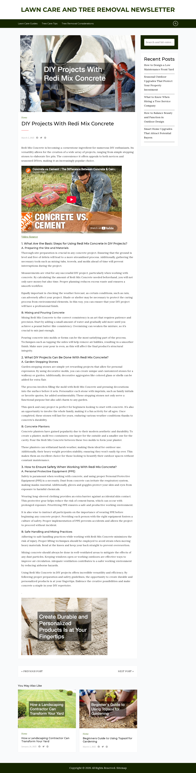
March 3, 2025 (89, 746)
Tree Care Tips (49, 23)
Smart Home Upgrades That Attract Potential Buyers (158, 133)
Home (24, 117)
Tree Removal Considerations (78, 23)
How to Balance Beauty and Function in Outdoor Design (158, 117)
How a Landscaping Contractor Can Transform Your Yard (45, 740)
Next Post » (126, 671)
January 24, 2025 (28, 746)
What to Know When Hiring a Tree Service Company (157, 101)
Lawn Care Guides (27, 23)
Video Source (29, 236)
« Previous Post (32, 671)
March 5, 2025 (27, 137)
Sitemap (122, 768)
